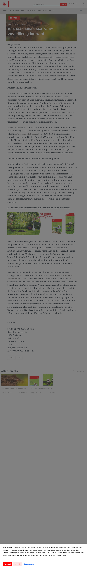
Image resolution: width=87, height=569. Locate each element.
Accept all (7, 564)
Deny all (17, 564)
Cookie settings (29, 564)
